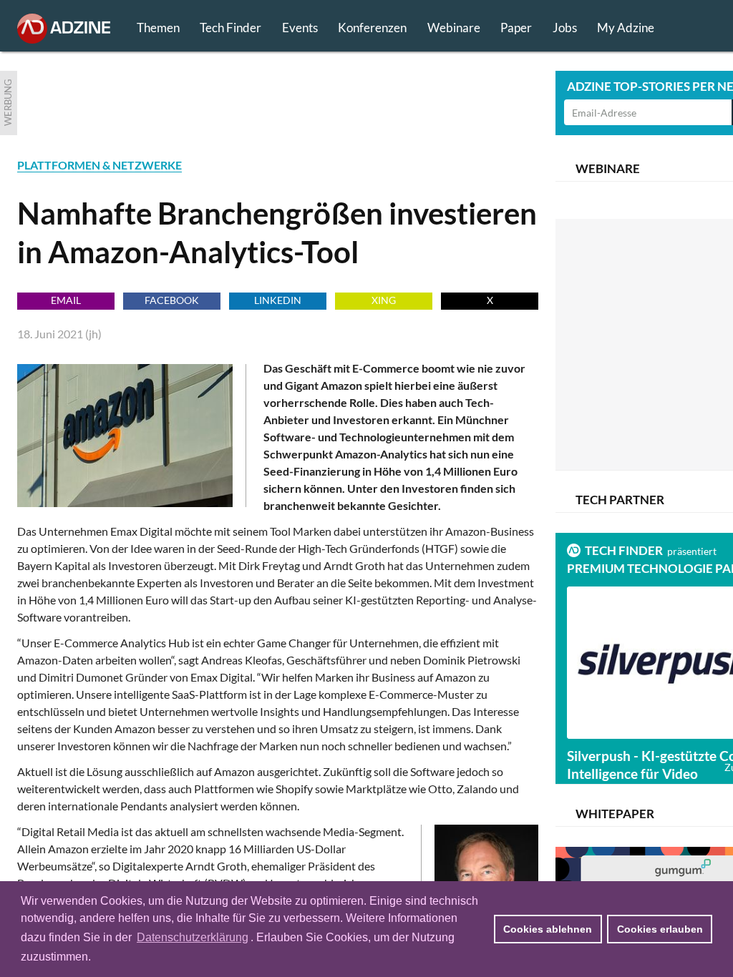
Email (66, 300)
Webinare (453, 27)
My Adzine (625, 27)
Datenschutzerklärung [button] (192, 937)
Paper (516, 27)
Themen (158, 27)
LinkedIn (277, 300)
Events (300, 27)
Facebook (172, 300)
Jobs (565, 27)
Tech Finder (230, 27)
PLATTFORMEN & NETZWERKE (99, 165)
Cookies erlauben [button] (660, 929)
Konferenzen (372, 27)
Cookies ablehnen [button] (547, 929)
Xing (384, 300)
